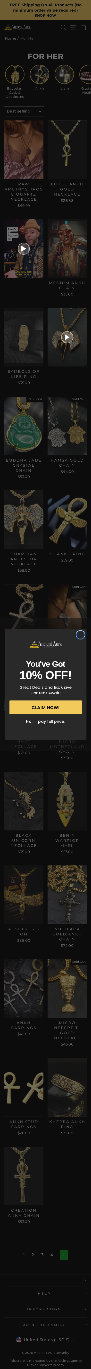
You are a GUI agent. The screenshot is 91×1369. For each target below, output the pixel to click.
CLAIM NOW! (45, 707)
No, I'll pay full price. (45, 721)
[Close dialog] (80, 635)
